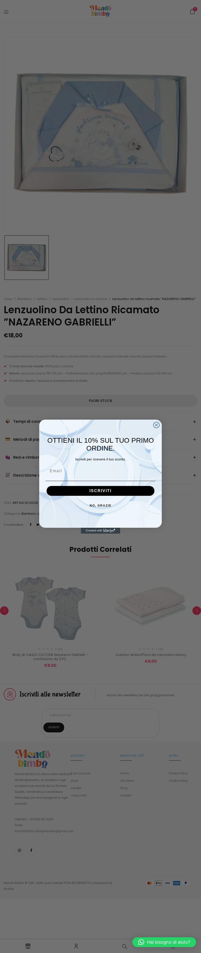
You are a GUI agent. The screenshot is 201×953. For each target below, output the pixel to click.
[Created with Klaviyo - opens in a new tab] (100, 531)
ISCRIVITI (100, 491)
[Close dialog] (156, 425)
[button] (164, 942)
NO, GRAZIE (101, 505)
